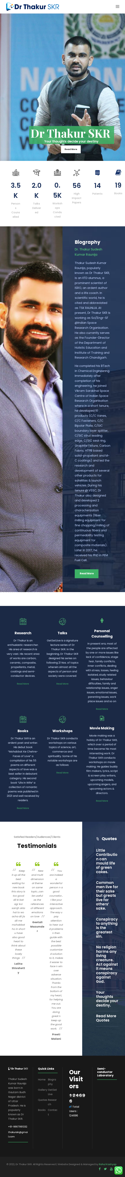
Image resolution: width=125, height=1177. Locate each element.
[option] (18, 917)
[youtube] (111, 1169)
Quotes (42, 1100)
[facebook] (100, 1169)
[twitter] (105, 1169)
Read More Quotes (106, 1018)
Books (42, 1110)
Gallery (42, 1090)
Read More (71, 149)
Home (42, 1079)
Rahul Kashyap (108, 1164)
